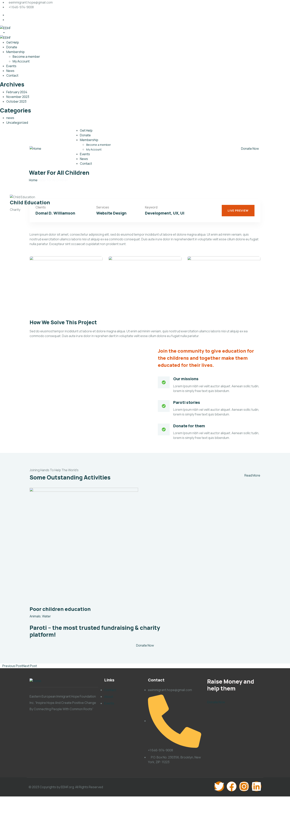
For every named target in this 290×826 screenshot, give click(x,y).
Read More (252, 475)
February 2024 (16, 92)
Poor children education (60, 609)
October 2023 (16, 101)
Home (33, 180)
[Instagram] (244, 786)
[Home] (35, 148)
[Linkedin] (256, 786)
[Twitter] (219, 786)
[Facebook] (232, 786)
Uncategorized (17, 122)
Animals (35, 616)
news (10, 118)
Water (46, 616)
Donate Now (250, 148)
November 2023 (17, 97)
